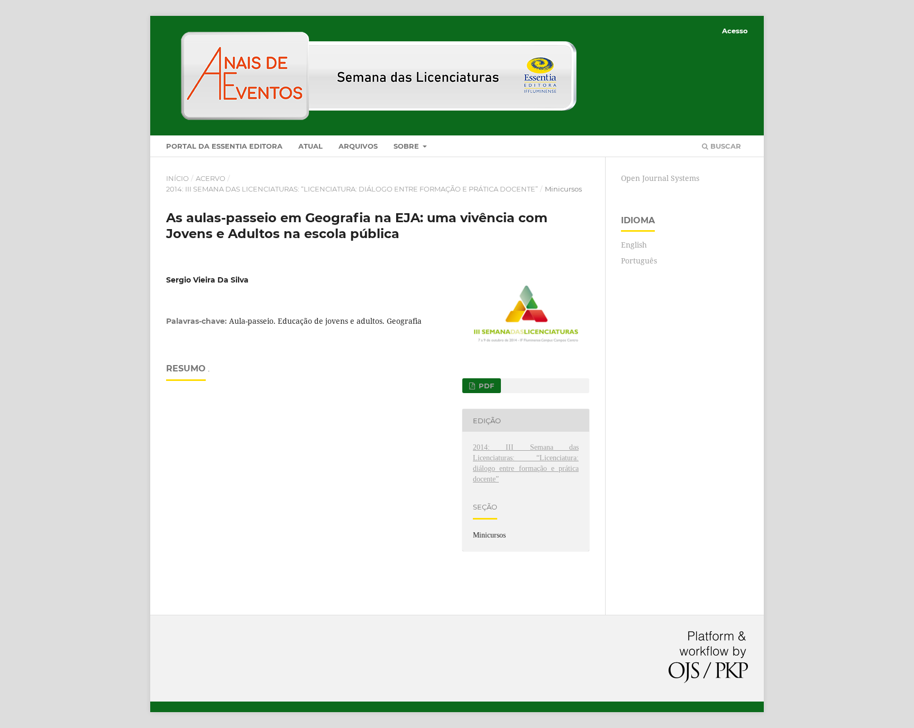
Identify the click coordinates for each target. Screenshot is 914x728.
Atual (310, 146)
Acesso (735, 30)
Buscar (724, 146)
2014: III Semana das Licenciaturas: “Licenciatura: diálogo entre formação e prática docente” (352, 189)
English (634, 245)
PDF (485, 385)
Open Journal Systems (660, 178)
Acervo (210, 178)
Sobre (407, 146)
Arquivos (358, 146)
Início (177, 178)
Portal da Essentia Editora (224, 146)
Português (639, 261)
